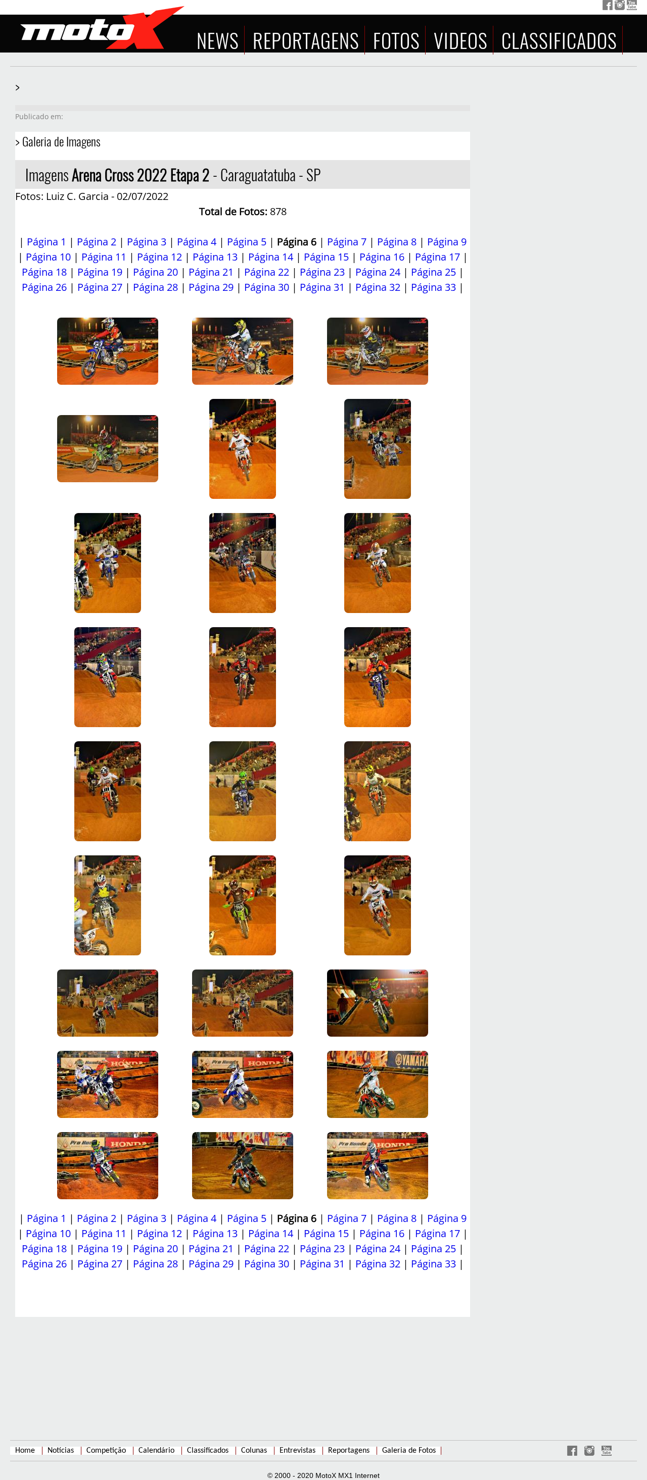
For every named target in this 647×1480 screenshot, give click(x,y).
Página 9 (447, 241)
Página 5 (246, 241)
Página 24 (377, 272)
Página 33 (433, 287)
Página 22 (266, 272)
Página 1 (46, 241)
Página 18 (44, 272)
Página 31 (322, 287)
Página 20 (155, 272)
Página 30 (266, 287)
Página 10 (48, 257)
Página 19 (99, 272)
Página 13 (215, 257)
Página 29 (211, 287)
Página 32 (377, 287)
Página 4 (196, 241)
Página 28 (155, 287)
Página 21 (211, 272)
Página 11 (103, 257)
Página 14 (270, 257)
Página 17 (437, 257)
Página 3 (146, 241)
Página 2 (96, 241)
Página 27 (99, 287)
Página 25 (433, 272)
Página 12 (159, 257)
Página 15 (326, 257)
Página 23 (322, 272)
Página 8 (397, 241)
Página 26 (44, 287)
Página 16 (381, 257)
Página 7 (346, 241)
